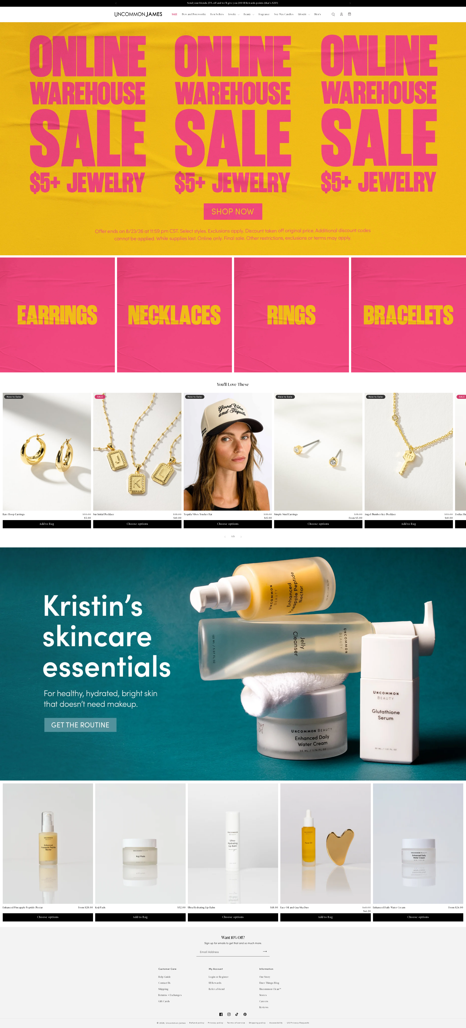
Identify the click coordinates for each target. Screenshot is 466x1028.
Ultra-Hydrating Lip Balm (201, 907)
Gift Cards (164, 1001)
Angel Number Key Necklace (380, 514)
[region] (233, 3)
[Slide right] (241, 537)
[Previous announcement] (116, 3)
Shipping (163, 989)
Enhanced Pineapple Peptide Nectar (23, 907)
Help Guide (164, 977)
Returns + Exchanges (170, 995)
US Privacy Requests (298, 1023)
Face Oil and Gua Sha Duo (294, 907)
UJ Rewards (215, 983)
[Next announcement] (350, 3)
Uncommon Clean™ (270, 989)
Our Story (264, 977)
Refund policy (196, 1023)
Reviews (263, 1007)
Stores (263, 995)
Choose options (137, 524)
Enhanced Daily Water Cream (389, 907)
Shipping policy (257, 1023)
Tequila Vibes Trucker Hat (198, 514)
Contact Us (164, 983)
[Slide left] (225, 537)
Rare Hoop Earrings (14, 514)
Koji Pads (100, 907)
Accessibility (276, 1023)
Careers (263, 1001)
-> (265, 951)
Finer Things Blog (269, 983)
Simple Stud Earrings (286, 514)
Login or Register (218, 977)
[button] (333, 14)
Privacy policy (215, 1023)
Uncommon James (176, 1023)
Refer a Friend (216, 989)
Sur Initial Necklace (103, 514)
